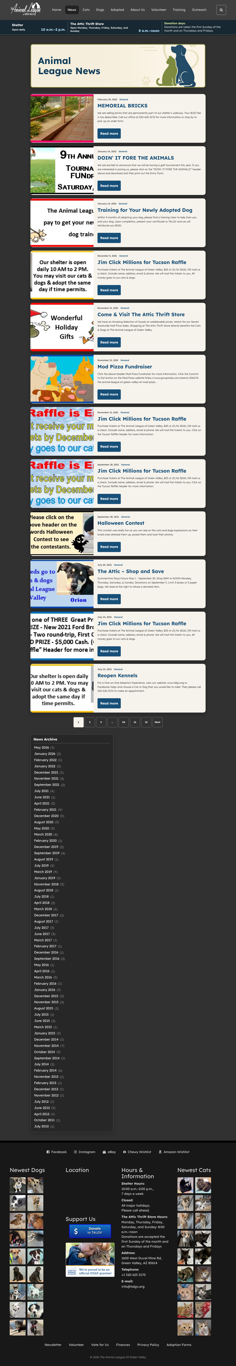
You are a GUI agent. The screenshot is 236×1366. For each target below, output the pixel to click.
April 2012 (41, 1114)
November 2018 (46, 884)
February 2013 (45, 1083)
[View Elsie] (185, 1310)
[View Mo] (35, 1292)
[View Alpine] (18, 1328)
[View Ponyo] (35, 1221)
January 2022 (44, 766)
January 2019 (44, 878)
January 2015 (44, 1033)
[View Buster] (35, 1185)
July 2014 (41, 1064)
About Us (137, 10)
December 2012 (46, 1089)
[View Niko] (18, 1256)
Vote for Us (100, 1345)
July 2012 (41, 1101)
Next (157, 722)
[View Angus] (185, 1256)
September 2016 (46, 958)
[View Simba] (203, 1310)
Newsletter (52, 1345)
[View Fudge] (203, 1185)
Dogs (100, 10)
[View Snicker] (203, 1274)
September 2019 (46, 853)
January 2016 (44, 990)
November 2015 (46, 1002)
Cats (86, 10)
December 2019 (46, 847)
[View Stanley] (35, 1256)
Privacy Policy (148, 1345)
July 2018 (41, 896)
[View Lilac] (35, 1274)
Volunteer (158, 10)
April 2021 (41, 803)
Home (56, 10)
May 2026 (41, 747)
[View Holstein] (203, 1256)
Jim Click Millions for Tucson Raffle (141, 262)
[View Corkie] (18, 1221)
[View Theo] (35, 1203)
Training (179, 10)
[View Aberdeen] (203, 1239)
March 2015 (43, 1027)
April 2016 (42, 971)
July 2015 (41, 1014)
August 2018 (43, 890)
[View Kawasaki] (185, 1221)
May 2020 (41, 828)
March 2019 (43, 872)
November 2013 (46, 1077)
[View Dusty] (35, 1239)
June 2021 (42, 797)
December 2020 (46, 816)
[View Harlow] (185, 1185)
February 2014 (45, 1070)
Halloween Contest (120, 523)
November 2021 (46, 778)
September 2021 (46, 785)
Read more (109, 133)
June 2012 (42, 1108)
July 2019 (41, 865)
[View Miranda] (18, 1239)
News (72, 10)
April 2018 (42, 903)
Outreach (199, 10)
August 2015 (43, 1008)
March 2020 (43, 834)
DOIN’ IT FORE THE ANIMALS (135, 158)
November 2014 (46, 1046)
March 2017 (43, 940)
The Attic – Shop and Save (130, 571)
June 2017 (42, 934)
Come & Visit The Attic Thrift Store (141, 314)
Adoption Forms (178, 1345)
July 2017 (41, 928)
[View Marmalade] (203, 1328)
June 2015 (42, 1021)
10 (123, 722)
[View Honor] (35, 1328)
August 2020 (43, 822)
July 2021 (41, 791)
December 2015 (46, 996)
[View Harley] (185, 1239)
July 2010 (41, 1126)
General (123, 99)
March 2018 (43, 909)
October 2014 (44, 1052)
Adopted (117, 10)
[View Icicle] (35, 1310)
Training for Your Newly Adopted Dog (144, 210)
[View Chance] (18, 1185)
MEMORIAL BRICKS (124, 106)
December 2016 (46, 952)
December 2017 (46, 915)
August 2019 (43, 859)
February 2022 (45, 760)
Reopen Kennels (117, 675)
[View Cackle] (203, 1292)
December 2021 (46, 772)
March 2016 (43, 977)
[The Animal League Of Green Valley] (26, 9)
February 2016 (45, 983)
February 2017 (45, 946)
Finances (123, 1345)
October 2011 (44, 1120)
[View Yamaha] (185, 1203)
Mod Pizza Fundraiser (124, 367)
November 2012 (46, 1095)
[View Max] (18, 1203)
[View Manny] (18, 1310)
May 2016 (41, 965)
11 (135, 722)
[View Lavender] (18, 1274)
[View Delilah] (185, 1274)
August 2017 (43, 921)
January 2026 (44, 754)
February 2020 (45, 840)
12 (146, 722)
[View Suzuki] (203, 1203)
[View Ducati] (203, 1221)
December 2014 (46, 1039)
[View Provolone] (185, 1328)
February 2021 (45, 809)
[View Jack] (18, 1292)
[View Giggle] (185, 1292)
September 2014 (47, 1058)
